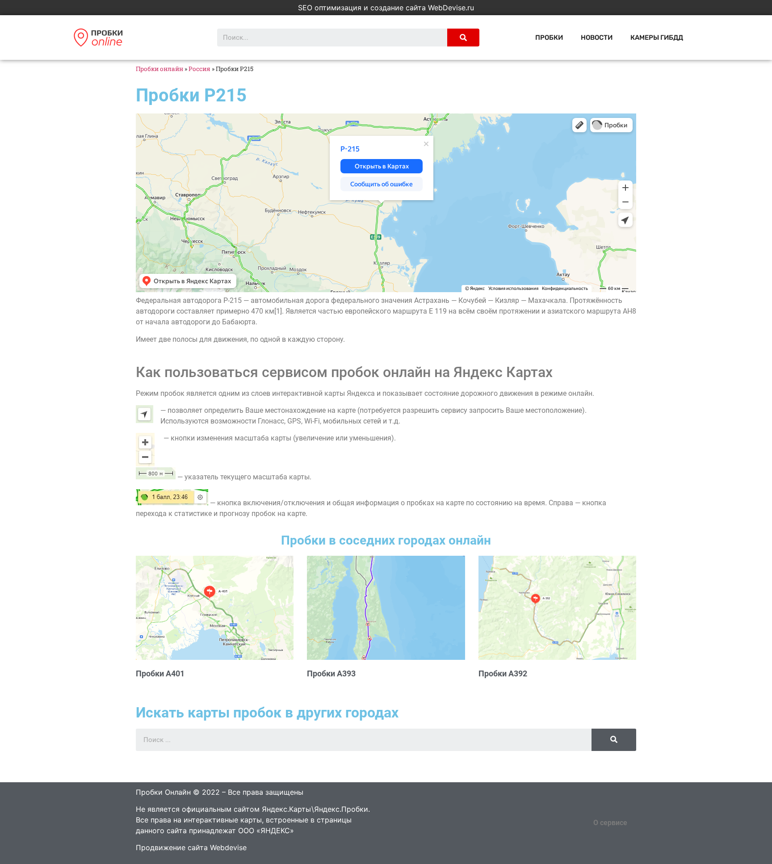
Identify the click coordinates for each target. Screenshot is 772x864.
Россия (199, 69)
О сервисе (610, 822)
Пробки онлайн (159, 69)
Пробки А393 (331, 673)
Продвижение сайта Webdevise (191, 847)
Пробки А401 (160, 673)
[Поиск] (463, 37)
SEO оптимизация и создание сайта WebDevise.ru (386, 7)
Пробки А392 (502, 673)
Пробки (549, 38)
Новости (597, 38)
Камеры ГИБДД (656, 38)
